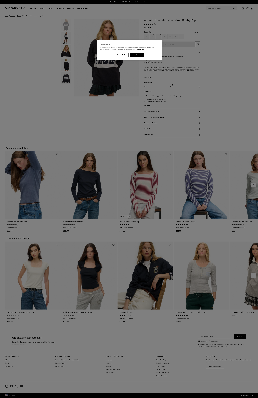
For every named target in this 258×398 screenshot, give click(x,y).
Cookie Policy (140, 49)
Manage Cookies (122, 55)
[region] (129, 50)
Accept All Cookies (137, 55)
